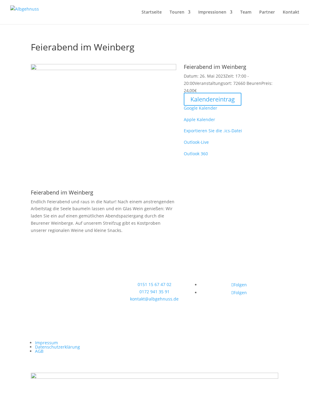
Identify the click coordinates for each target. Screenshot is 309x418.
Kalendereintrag (212, 99)
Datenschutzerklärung (57, 347)
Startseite (152, 12)
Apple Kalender (199, 119)
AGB (39, 351)
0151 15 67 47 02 (154, 284)
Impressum (46, 343)
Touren (177, 12)
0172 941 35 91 (154, 291)
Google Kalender (200, 108)
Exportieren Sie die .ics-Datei (213, 130)
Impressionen (212, 12)
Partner (267, 12)
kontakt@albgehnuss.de (154, 299)
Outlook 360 (196, 153)
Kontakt (291, 12)
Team (245, 12)
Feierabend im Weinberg (62, 192)
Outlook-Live (196, 142)
